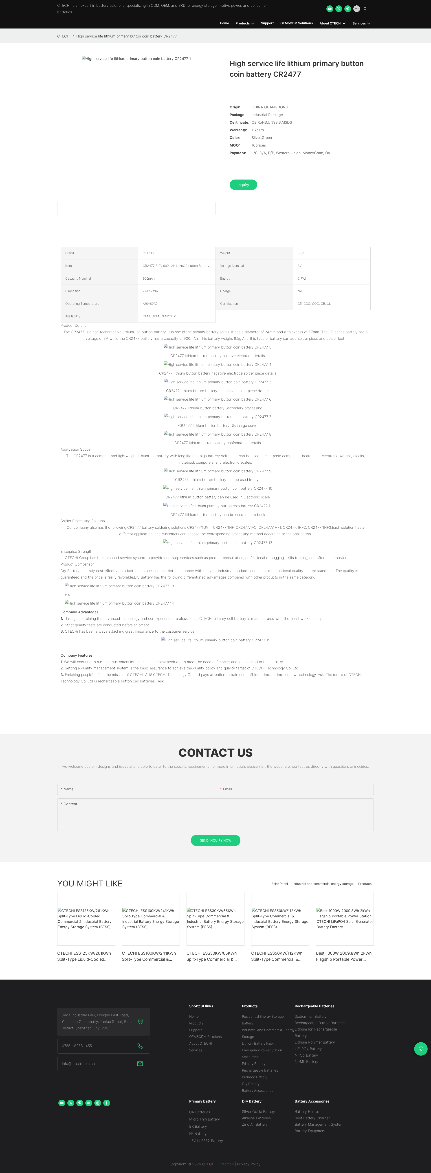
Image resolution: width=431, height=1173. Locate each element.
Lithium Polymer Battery (315, 1042)
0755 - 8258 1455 (77, 1046)
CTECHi (63, 36)
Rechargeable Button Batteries (320, 1023)
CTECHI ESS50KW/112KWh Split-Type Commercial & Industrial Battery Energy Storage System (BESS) (277, 956)
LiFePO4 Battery (308, 1048)
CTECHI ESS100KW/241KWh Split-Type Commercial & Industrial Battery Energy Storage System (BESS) (149, 956)
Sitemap (226, 1164)
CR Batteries (199, 1112)
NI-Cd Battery (306, 1055)
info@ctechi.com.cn (78, 1063)
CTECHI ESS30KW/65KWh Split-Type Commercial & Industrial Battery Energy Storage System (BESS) (212, 956)
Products (365, 884)
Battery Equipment (310, 1131)
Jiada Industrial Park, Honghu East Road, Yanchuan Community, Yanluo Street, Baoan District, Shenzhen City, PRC (98, 1021)
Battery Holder (307, 1111)
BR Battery (198, 1126)
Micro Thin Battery (204, 1119)
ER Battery (198, 1133)
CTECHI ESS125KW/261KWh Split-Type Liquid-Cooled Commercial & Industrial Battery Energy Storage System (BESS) (84, 956)
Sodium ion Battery (311, 1016)
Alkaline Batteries (256, 1118)
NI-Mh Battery (306, 1061)
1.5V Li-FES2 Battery (206, 1140)
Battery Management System (319, 1124)
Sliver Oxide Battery (258, 1111)
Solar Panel (279, 884)
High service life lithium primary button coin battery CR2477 (126, 36)
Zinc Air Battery (255, 1124)
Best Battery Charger (312, 1118)
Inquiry (243, 184)
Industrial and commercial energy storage (323, 884)
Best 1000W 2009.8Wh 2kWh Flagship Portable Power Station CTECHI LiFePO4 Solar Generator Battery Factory (345, 956)
